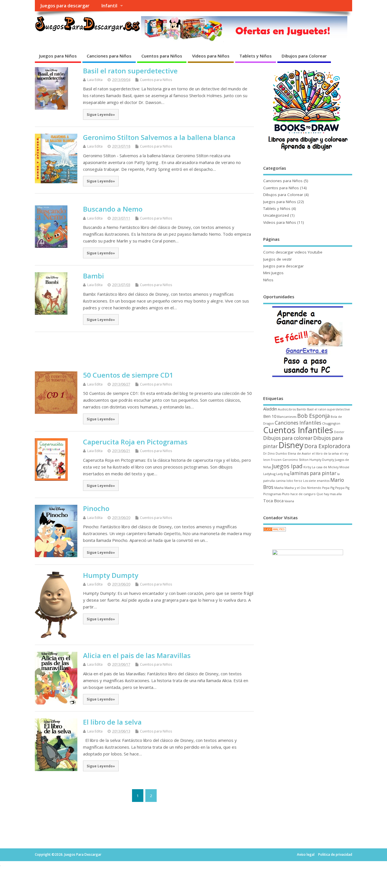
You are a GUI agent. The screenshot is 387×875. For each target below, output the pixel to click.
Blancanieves (286, 417)
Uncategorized (276, 215)
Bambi (93, 275)
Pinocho (96, 508)
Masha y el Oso (295, 488)
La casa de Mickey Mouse (330, 467)
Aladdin (270, 409)
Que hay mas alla (329, 494)
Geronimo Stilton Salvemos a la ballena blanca (159, 137)
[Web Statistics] (274, 531)
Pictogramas (272, 494)
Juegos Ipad (287, 466)
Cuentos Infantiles (298, 430)
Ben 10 (269, 416)
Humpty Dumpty (110, 575)
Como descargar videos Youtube (292, 252)
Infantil (109, 6)
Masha (279, 488)
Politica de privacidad (335, 854)
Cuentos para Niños (161, 56)
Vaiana (289, 501)
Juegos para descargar (65, 6)
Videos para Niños (210, 56)
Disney (290, 445)
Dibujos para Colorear (304, 56)
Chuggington (331, 423)
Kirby (307, 467)
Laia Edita (95, 79)
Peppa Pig (342, 488)
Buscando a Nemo (113, 209)
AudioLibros (287, 409)
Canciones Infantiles (298, 423)
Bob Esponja (313, 416)
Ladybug (269, 474)
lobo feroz (294, 481)
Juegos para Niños (58, 56)
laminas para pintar (313, 473)
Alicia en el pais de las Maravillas (137, 655)
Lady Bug (282, 474)
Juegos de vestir (277, 259)
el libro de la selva (325, 453)
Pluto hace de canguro (299, 494)
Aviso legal (305, 854)
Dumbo (281, 453)
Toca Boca (273, 500)
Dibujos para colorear (287, 438)
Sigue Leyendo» (101, 114)
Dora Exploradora (327, 446)
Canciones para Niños (109, 56)
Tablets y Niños (255, 56)
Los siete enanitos (316, 481)
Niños (268, 279)
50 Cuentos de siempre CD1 (128, 375)
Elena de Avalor (299, 453)
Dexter (339, 432)
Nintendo (314, 488)
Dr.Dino (269, 453)
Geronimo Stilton (295, 460)
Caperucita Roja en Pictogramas (135, 441)
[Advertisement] (144, 351)
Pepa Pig (328, 488)
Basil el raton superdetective (130, 70)
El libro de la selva (112, 722)
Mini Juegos (273, 272)
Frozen (276, 460)
